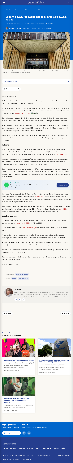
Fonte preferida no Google (12, 433)
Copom (14, 278)
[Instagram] (15, 299)
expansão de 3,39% (23, 223)
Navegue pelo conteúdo (10, 81)
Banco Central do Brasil (22, 274)
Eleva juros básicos (23, 278)
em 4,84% (63, 209)
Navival (29, 459)
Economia (11, 9)
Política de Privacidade (64, 455)
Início (7, 9)
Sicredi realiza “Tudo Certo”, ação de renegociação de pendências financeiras (17, 400)
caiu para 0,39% (62, 154)
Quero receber (62, 185)
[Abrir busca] (69, 2)
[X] (19, 299)
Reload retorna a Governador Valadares (19, 360)
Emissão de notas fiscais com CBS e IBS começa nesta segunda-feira (54, 361)
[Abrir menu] (3, 2)
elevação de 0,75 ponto (23, 113)
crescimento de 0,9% (29, 228)
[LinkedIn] (23, 299)
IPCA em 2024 (39, 197)
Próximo (64, 313)
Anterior (8, 313)
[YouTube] (29, 433)
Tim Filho (11, 28)
